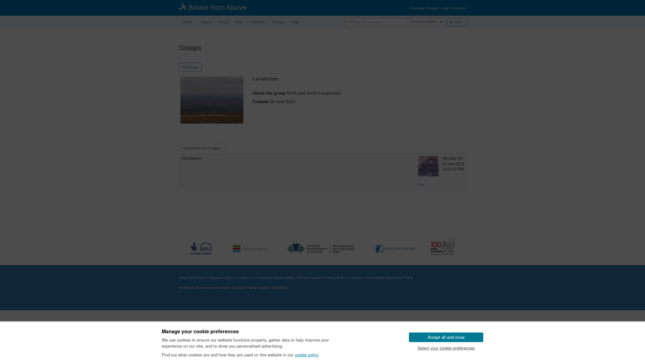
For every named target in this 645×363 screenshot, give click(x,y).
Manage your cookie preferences (200, 331)
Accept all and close (446, 337)
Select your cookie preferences (446, 348)
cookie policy (306, 355)
